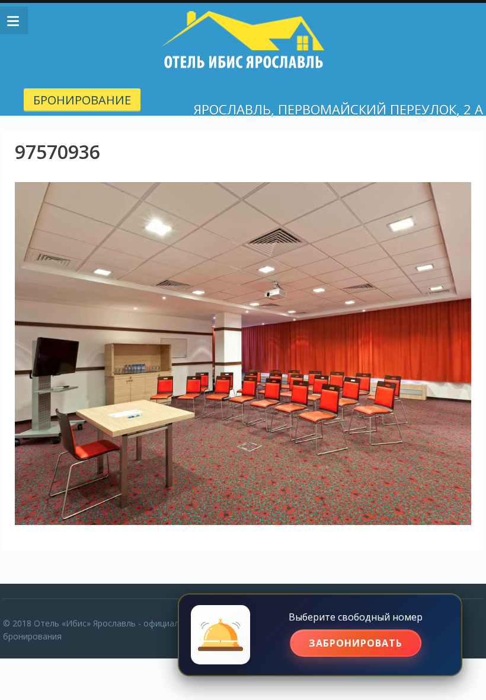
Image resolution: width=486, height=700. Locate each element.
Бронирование (82, 100)
